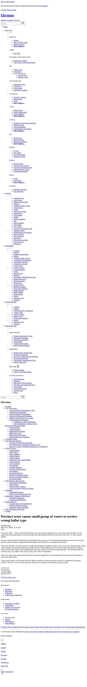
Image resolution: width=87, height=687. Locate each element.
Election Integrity (11, 502)
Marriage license (19, 44)
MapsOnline (9, 605)
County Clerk (18, 266)
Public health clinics (20, 112)
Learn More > (44, 6)
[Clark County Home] (8, 10)
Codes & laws (18, 208)
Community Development (22, 260)
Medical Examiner (20, 287)
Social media (18, 88)
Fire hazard (17, 180)
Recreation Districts (15, 473)
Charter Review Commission (23, 311)
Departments (9, 246)
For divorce (17, 72)
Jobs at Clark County (21, 42)
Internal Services (19, 281)
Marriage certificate (20, 142)
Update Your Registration (17, 412)
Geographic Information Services (25, 277)
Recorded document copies (23, 167)
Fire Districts (13, 466)
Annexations (18, 342)
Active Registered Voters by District (21, 488)
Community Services (21, 264)
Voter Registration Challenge (19, 420)
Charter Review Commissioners (20, 460)
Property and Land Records (23, 353)
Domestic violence (20, 97)
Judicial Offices (14, 456)
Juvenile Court (18, 285)
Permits (16, 40)
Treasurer (17, 300)
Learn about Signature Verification (20, 443)
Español (3, 659)
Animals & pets (19, 198)
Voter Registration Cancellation (19, 414)
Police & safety (19, 236)
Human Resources (20, 279)
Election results (19, 125)
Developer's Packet (20, 389)
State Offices (13, 452)
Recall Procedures (15, 479)
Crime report (18, 70)
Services (8, 193)
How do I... (9, 30)
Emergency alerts (19, 84)
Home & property (19, 219)
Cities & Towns (14, 462)
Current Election (14, 429)
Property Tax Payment (12, 607)
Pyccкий (4, 655)
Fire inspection (18, 191)
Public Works (18, 294)
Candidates (9, 490)
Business (17, 204)
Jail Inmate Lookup (11, 609)
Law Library (18, 227)
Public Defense (19, 290)
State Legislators (14, 454)
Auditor (16, 252)
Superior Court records (21, 166)
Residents (8, 589)
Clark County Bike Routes (22, 372)
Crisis (15, 101)
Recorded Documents (21, 338)
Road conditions (19, 114)
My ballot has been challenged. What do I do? (24, 445)
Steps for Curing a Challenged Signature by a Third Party (28, 447)
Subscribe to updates (20, 90)
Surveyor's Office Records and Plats (26, 356)
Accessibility (75, 632)
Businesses (8, 591)
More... (16, 392)
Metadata (17, 381)
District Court (22, 75)
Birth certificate (19, 140)
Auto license (18, 200)
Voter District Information (18, 483)
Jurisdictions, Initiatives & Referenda (17, 496)
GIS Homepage (19, 379)
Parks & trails (18, 110)
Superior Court (23, 77)
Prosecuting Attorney (21, 289)
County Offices (14, 458)
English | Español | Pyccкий (10, 20)
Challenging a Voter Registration (24, 422)
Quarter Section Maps (21, 344)
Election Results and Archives (19, 437)
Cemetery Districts (15, 467)
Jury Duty (17, 53)
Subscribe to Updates (12, 603)
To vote (16, 151)
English (3, 648)
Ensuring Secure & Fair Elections (20, 504)
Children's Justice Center (22, 206)
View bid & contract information (24, 62)
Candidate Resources (16, 492)
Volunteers (17, 244)
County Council (19, 268)
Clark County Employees (13, 595)
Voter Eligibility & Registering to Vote (22, 410)
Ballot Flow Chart (15, 433)
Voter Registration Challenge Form (25, 424)
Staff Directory (10, 623)
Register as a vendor (20, 61)
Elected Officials (10, 302)
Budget (16, 256)
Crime (16, 178)
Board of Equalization (21, 254)
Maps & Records (10, 326)
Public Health (18, 292)
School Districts (14, 464)
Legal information (20, 127)
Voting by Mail (14, 427)
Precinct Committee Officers (18, 477)
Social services (18, 242)
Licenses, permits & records (23, 229)
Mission (7, 620)
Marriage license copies (21, 169)
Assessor (17, 251)
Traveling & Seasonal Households (20, 416)
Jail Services (18, 283)
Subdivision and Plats (21, 340)
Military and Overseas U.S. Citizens (21, 418)
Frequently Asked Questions (18, 507)
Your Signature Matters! (13, 441)
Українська (5, 662)
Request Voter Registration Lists (20, 494)
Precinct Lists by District (17, 486)
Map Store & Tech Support (23, 383)
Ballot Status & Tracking (17, 435)
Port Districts (13, 471)
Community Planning (21, 262)
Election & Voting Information (15, 426)
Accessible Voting (11, 439)
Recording (17, 238)
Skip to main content (8, 2)
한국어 (3, 651)
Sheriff (16, 296)
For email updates (19, 155)
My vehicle (17, 153)
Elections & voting (20, 211)
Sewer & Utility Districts (17, 469)
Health (16, 217)
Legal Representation (21, 171)
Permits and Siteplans (21, 355)
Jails (15, 221)
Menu (5, 27)
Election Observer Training (18, 505)
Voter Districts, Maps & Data (15, 481)
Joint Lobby (18, 225)
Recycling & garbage (21, 240)
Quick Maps (18, 387)
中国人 (3, 644)
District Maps (13, 485)
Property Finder (19, 370)
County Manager (19, 270)
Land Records (18, 390)
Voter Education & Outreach (14, 509)
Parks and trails (19, 234)
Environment (18, 215)
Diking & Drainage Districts (18, 475)
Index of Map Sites (20, 362)
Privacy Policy (39, 632)
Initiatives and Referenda (17, 500)
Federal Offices (14, 450)
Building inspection (20, 189)
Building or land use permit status (25, 123)
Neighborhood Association (23, 129)
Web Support (9, 621)
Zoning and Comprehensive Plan (25, 360)
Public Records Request (22, 345)
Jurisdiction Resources (16, 498)
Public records (18, 164)
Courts (16, 210)
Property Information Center (23, 336)
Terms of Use (28, 632)
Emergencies (18, 99)
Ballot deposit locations (17, 431)
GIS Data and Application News (24, 385)
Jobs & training (19, 223)
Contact (7, 511)
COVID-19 (17, 86)
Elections (7, 15)
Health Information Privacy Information (57, 632)
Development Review (21, 358)
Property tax (18, 138)
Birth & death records (21, 202)
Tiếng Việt (4, 666)
